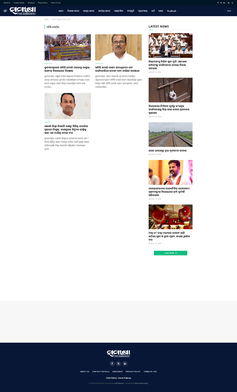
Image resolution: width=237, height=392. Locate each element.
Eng (229, 11)
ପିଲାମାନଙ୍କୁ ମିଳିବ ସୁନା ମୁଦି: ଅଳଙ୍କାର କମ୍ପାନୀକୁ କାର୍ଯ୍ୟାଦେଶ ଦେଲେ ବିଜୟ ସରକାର (168, 65)
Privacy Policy (42, 3)
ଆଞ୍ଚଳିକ (118, 10)
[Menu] (5, 11)
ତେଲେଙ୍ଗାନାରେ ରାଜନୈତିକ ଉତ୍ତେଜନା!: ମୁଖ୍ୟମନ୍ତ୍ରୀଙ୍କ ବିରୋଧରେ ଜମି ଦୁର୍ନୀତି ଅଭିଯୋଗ (169, 192)
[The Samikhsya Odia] (23, 11)
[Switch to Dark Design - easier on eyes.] (232, 3)
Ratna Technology (141, 383)
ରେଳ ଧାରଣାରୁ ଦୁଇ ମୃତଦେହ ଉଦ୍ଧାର (168, 150)
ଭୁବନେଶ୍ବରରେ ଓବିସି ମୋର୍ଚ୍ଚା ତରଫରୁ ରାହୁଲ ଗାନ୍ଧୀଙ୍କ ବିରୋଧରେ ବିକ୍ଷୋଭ (67, 69)
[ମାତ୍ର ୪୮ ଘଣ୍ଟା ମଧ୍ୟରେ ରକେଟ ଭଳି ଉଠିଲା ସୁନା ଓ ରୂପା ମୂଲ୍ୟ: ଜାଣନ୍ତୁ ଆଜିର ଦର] (171, 217)
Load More (169, 253)
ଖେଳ (161, 10)
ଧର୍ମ (153, 10)
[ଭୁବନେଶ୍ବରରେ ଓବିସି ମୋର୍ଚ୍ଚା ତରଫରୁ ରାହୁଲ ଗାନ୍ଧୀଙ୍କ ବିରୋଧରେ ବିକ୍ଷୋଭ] (67, 47)
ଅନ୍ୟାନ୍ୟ (171, 10)
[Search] (228, 3)
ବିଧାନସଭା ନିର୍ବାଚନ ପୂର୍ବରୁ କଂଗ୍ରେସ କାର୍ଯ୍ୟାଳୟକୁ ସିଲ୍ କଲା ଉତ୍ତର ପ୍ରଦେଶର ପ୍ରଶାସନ (169, 109)
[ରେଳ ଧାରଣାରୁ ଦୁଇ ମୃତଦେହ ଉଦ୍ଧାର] (171, 134)
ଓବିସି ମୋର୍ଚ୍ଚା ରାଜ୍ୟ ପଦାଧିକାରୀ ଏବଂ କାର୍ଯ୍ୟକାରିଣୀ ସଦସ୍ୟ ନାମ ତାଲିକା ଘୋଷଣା (117, 69)
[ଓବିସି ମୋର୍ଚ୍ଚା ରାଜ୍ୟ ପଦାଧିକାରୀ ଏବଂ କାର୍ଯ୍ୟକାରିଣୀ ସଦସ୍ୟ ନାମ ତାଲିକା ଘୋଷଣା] (118, 47)
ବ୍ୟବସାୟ (143, 10)
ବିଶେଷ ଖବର (73, 10)
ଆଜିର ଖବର (48, 63)
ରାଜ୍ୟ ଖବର (88, 10)
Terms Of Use (55, 3)
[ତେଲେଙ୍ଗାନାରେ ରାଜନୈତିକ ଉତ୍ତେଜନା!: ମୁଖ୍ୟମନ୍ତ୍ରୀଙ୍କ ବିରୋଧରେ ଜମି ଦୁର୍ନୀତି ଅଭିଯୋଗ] (171, 172)
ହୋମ (61, 10)
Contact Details (19, 3)
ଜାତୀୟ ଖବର (104, 10)
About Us (7, 3)
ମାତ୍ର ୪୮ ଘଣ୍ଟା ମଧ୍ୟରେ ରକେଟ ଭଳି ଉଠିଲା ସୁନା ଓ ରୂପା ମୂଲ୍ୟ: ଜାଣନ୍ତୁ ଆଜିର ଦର (169, 236)
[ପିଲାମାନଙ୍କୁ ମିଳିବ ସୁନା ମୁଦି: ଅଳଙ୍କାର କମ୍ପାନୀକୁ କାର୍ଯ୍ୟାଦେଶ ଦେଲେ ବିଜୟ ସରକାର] (171, 45)
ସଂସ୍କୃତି (130, 10)
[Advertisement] (171, 278)
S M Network (119, 383)
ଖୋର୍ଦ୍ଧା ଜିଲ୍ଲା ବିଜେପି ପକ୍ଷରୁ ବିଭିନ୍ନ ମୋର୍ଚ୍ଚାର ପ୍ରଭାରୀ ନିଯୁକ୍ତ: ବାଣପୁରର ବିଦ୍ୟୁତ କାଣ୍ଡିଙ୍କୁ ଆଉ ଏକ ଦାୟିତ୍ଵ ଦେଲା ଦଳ (66, 129)
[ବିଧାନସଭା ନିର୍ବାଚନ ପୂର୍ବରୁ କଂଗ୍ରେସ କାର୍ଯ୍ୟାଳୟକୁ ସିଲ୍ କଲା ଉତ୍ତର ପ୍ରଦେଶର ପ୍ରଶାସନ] (171, 90)
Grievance (31, 3)
